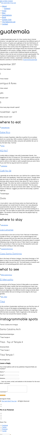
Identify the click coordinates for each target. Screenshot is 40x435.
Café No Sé (5, 171)
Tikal (2, 301)
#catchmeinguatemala (30, 60)
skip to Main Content (6, 1)
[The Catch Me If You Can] (8, 3)
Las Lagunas (6, 230)
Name (2, 372)
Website (2, 378)
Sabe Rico (5, 132)
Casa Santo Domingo (11, 254)
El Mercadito (6, 280)
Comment (3, 392)
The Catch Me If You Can (9, 401)
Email (2, 375)
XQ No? (4, 151)
